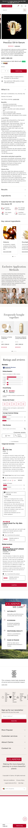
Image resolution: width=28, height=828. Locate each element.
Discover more (7, 251)
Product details (18, 55)
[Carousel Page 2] (13, 351)
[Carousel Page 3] (15, 256)
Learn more (16, 99)
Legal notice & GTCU (10, 783)
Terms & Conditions (9, 780)
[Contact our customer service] (25, 819)
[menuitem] (18, 6)
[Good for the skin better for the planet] (11, 204)
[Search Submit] (24, 10)
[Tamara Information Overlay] (5, 63)
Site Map (20, 783)
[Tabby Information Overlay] (24, 61)
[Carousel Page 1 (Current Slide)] (12, 256)
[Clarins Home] (7, 6)
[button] (14, 90)
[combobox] (14, 788)
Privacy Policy (20, 780)
